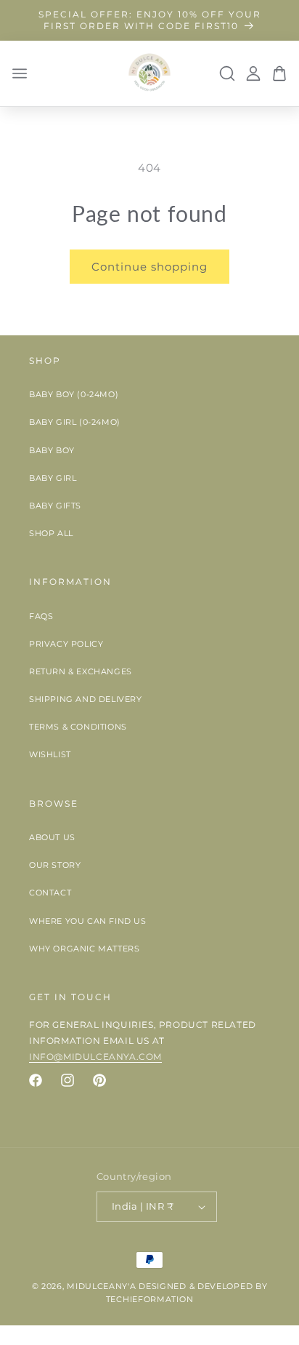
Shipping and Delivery (85, 699)
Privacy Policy (66, 644)
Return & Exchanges (80, 671)
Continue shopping (149, 267)
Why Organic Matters (84, 948)
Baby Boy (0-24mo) (73, 394)
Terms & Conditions (78, 727)
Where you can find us (88, 921)
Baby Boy (52, 450)
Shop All (51, 533)
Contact (50, 892)
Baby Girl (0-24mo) (74, 422)
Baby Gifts (55, 505)
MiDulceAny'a (101, 1286)
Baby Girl (52, 478)
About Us (52, 837)
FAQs (41, 616)
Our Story (55, 865)
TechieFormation (150, 1299)
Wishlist (50, 754)
